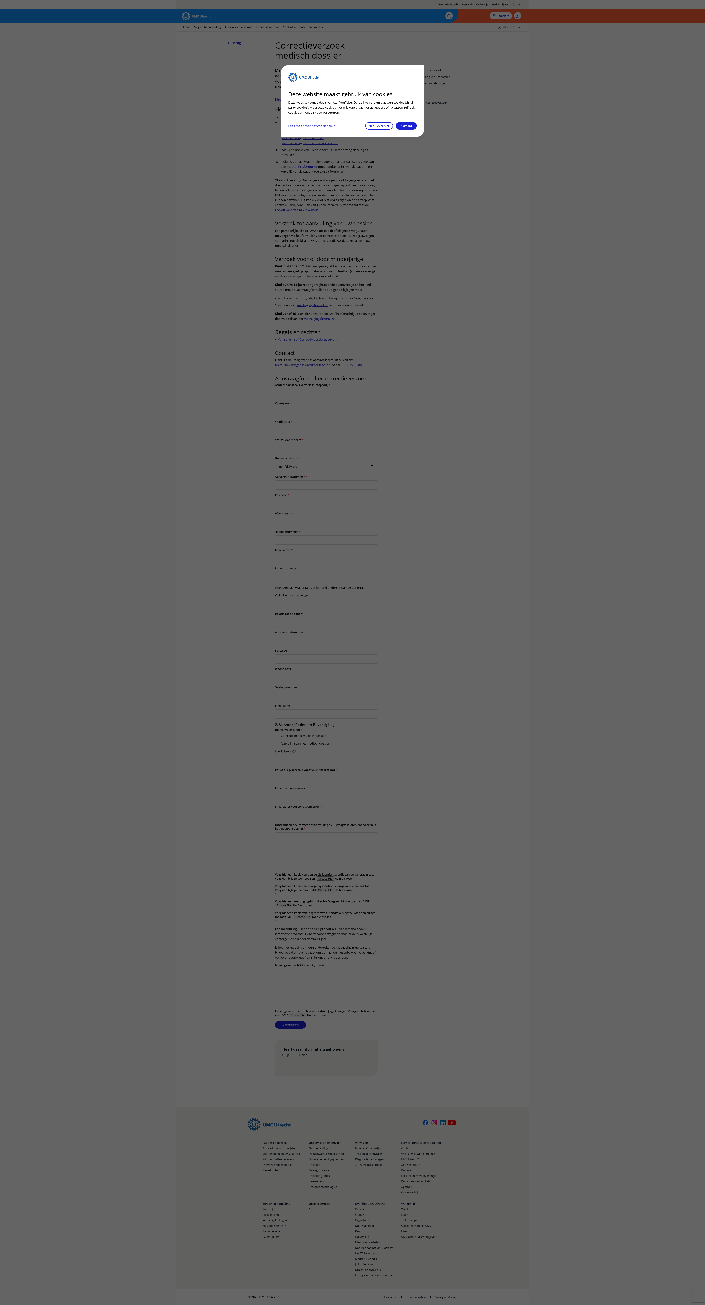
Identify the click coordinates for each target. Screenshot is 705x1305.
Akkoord (406, 126)
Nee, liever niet (379, 126)
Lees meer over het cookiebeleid (311, 126)
